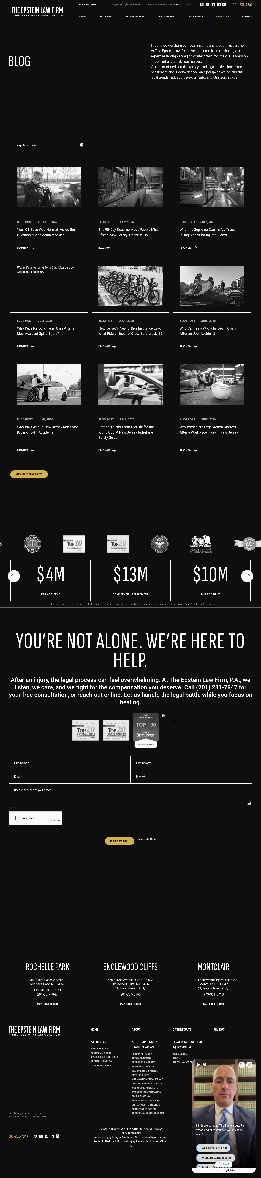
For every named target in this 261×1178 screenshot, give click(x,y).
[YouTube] (202, 4)
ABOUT (136, 1029)
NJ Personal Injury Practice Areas (144, 1044)
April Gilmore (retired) (105, 1057)
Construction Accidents (147, 1083)
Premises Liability (143, 1066)
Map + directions (130, 1004)
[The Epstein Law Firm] (37, 11)
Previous (14, 576)
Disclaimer (134, 1133)
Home (94, 1029)
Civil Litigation (141, 1096)
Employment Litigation (146, 1104)
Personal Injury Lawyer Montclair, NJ (115, 1137)
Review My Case (119, 841)
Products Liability (143, 1062)
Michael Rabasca (101, 1061)
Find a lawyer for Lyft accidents (111, 4)
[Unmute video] (198, 1065)
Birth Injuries (140, 1075)
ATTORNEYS (98, 1042)
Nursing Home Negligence (147, 1079)
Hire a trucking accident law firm (185, 4)
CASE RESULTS (182, 1029)
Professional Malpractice (148, 1113)
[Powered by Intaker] (230, 1170)
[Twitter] (207, 4)
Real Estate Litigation (145, 1100)
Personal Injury (142, 1053)
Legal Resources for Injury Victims (187, 1044)
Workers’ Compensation (146, 1092)
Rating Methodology (205, 604)
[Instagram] (224, 5)
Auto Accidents (141, 1058)
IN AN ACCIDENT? (88, 4)
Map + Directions (47, 1004)
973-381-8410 (213, 994)
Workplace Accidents (145, 1087)
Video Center (180, 1053)
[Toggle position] (242, 1065)
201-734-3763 (130, 994)
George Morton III (101, 1065)
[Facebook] (213, 4)
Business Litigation (144, 1109)
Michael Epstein (101, 1052)
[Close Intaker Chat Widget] (249, 1065)
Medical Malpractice (145, 1070)
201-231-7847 (47, 994)
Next (247, 576)
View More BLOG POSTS (29, 474)
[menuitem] (82, 16)
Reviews (219, 1029)
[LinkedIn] (219, 4)
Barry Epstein (99, 1048)
